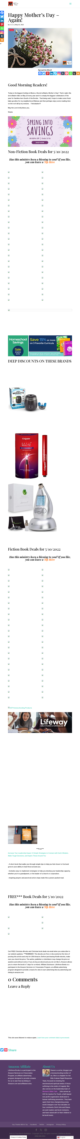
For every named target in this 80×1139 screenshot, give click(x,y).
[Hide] (1, 43)
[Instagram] (59, 73)
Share (12, 1050)
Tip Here (49, 162)
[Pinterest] (47, 73)
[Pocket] (66, 73)
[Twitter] (44, 73)
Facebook (33, 1124)
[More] (78, 73)
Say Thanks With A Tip (20, 1124)
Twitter (41, 1124)
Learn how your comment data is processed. (53, 1037)
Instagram (50, 1124)
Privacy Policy (61, 1124)
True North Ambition (23, 1133)
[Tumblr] (63, 73)
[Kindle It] (74, 73)
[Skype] (55, 73)
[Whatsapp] (70, 73)
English (62, 1137)
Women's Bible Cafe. (50, 1091)
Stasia (12, 24)
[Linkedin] (51, 73)
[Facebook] (40, 73)
